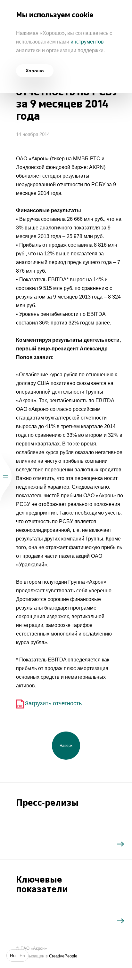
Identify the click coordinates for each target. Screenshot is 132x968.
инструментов (87, 41)
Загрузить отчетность (53, 703)
